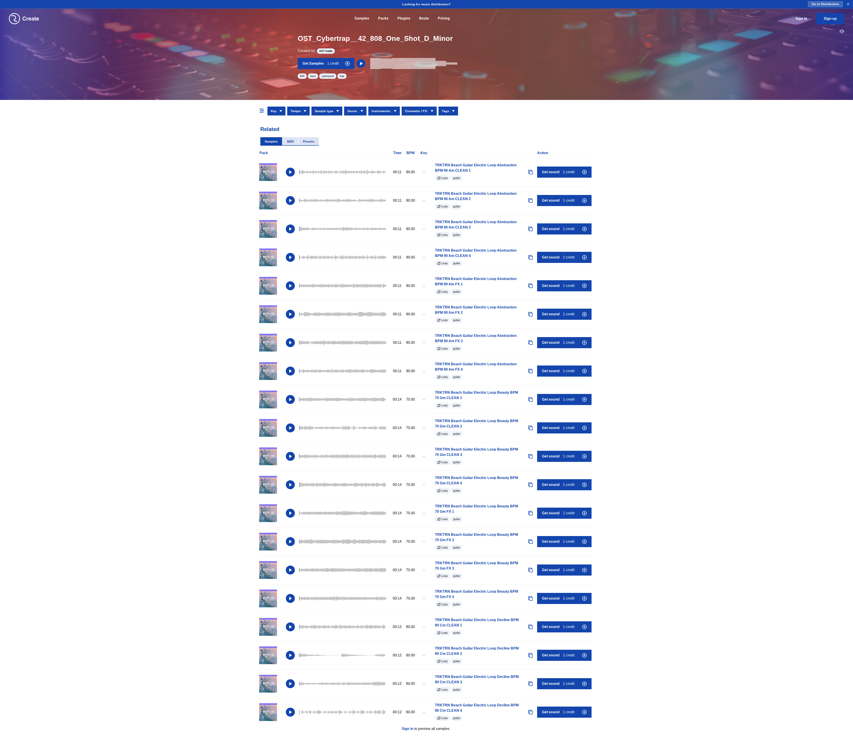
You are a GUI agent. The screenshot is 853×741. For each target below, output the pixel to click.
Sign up (830, 18)
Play (290, 172)
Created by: (315, 51)
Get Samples (321, 63)
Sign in (407, 729)
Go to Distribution (825, 4)
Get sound (558, 172)
